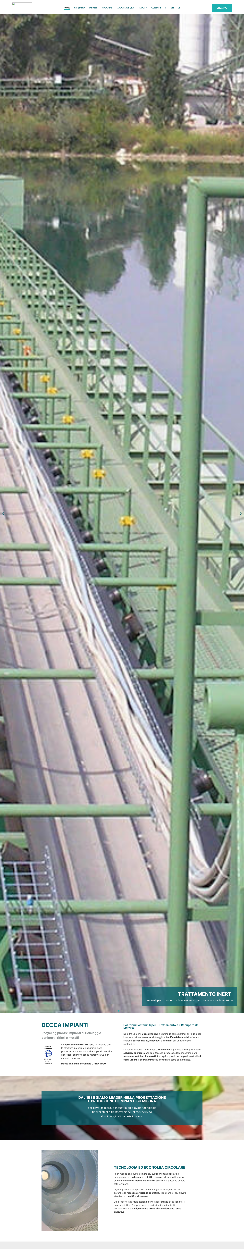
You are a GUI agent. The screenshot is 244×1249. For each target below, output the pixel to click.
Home (67, 8)
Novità (143, 8)
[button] (3, 513)
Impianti (93, 8)
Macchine (107, 8)
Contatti (156, 8)
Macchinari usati (126, 8)
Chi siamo (79, 8)
